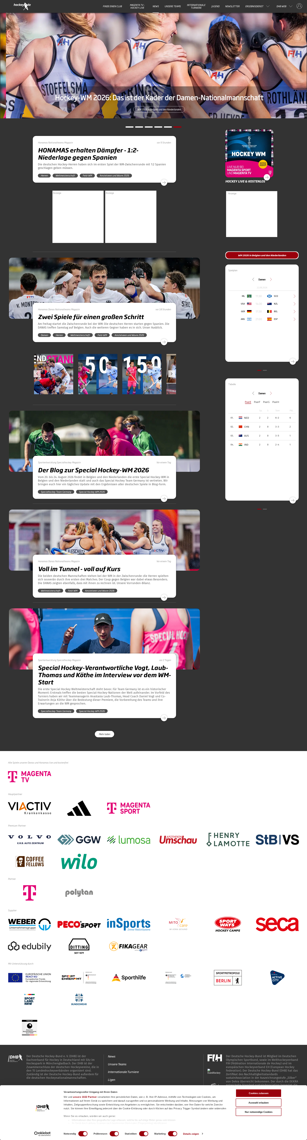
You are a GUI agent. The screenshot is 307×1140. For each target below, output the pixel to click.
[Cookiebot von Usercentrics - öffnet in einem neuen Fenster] (42, 1133)
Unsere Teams (173, 6)
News (156, 6)
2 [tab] (136, 128)
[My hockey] (299, 6)
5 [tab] (165, 128)
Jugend (215, 6)
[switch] (114, 1133)
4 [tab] (155, 128)
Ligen (111, 1079)
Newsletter (232, 6)
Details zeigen (191, 1133)
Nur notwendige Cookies (258, 1112)
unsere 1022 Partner (85, 1097)
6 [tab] (175, 128)
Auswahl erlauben (258, 1102)
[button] (70, 383)
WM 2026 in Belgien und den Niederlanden (153, 109)
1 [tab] (127, 128)
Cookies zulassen (258, 1093)
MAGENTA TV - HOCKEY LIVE (137, 6)
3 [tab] (146, 128)
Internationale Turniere (196, 6)
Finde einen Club (112, 6)
